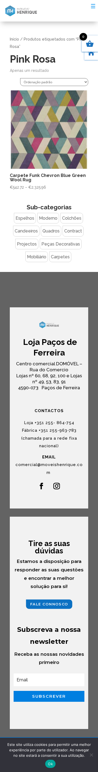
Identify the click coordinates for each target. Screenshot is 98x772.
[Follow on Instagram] (56, 486)
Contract (73, 231)
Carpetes (60, 256)
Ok (50, 764)
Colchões (71, 218)
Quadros (51, 231)
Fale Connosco (49, 604)
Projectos (27, 244)
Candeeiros (26, 231)
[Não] (91, 755)
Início (14, 39)
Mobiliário (36, 256)
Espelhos (25, 218)
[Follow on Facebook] (41, 486)
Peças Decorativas (60, 244)
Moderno (48, 218)
